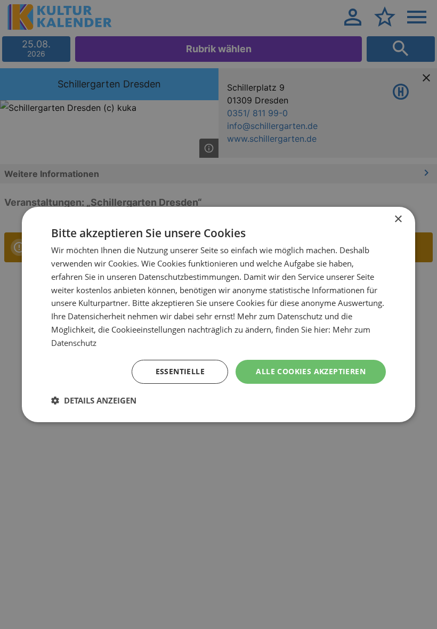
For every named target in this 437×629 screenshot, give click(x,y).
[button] (93, 400)
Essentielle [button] (180, 371)
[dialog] (218, 314)
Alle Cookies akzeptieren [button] (311, 371)
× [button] (398, 219)
